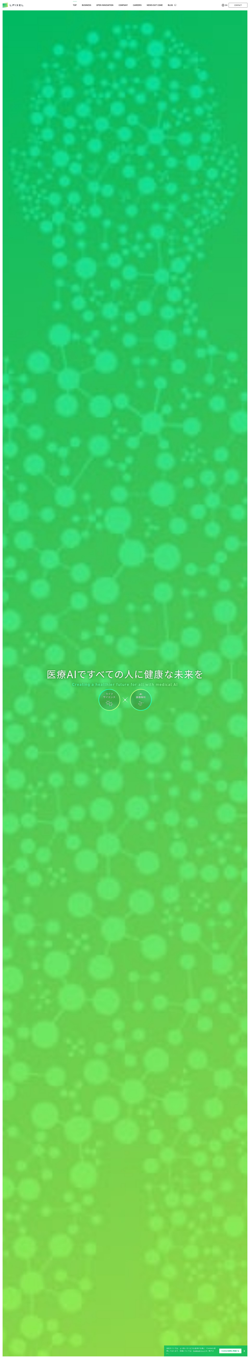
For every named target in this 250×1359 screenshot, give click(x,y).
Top (75, 5)
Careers (137, 5)
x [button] (244, 1351)
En (226, 5)
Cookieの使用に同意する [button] (230, 1351)
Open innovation (104, 5)
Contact (238, 5)
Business (86, 5)
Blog (170, 5)
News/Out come (155, 5)
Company (123, 5)
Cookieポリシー (199, 1351)
